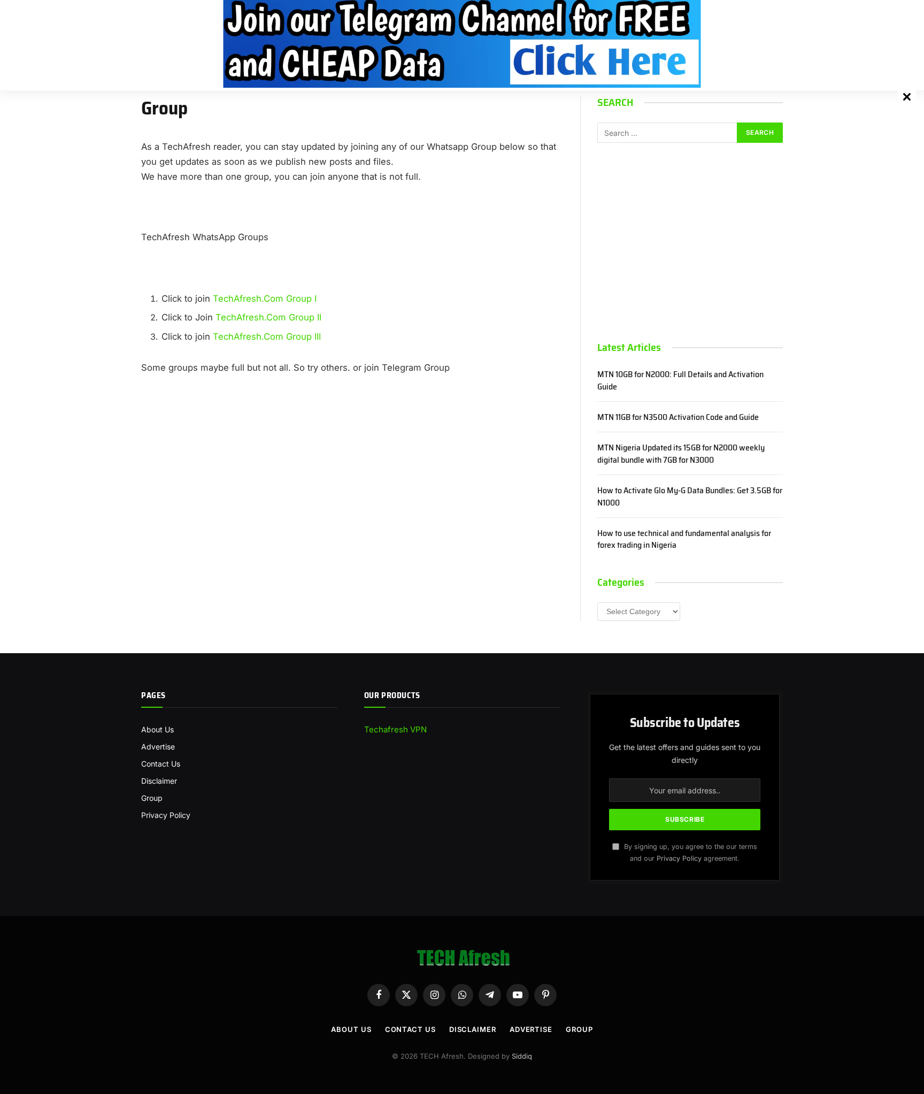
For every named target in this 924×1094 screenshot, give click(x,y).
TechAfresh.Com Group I (265, 298)
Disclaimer (159, 780)
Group (152, 797)
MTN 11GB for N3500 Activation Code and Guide (678, 417)
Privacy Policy (165, 815)
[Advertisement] (690, 242)
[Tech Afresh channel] (462, 44)
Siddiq (522, 1056)
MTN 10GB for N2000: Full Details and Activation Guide (680, 381)
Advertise (158, 746)
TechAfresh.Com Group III (267, 336)
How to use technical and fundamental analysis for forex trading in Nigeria (684, 539)
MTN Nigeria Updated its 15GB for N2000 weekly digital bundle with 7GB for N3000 (681, 454)
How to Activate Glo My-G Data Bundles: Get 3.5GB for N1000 (689, 497)
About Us (157, 729)
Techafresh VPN (395, 729)
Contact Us (160, 763)
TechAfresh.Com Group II (268, 317)
